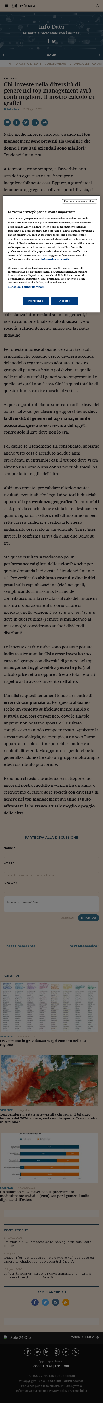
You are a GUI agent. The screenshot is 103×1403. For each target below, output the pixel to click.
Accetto (64, 300)
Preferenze (35, 300)
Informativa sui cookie (55, 259)
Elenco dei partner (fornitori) (26, 286)
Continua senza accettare (79, 201)
